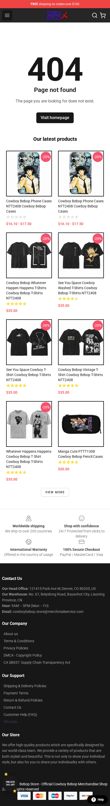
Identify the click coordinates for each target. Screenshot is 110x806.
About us (11, 634)
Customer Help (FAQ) (20, 714)
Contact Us (12, 707)
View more (55, 492)
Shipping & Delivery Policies (25, 686)
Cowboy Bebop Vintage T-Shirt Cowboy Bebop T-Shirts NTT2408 (80, 375)
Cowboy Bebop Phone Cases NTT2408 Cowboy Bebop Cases (29, 206)
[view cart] (103, 15)
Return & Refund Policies (23, 700)
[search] (95, 15)
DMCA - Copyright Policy (23, 655)
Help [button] (101, 799)
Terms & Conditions (19, 641)
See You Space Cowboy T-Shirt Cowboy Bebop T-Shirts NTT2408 (28, 375)
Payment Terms (16, 693)
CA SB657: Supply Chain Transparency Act (37, 662)
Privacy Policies (16, 648)
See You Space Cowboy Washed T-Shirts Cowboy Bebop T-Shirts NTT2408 (77, 288)
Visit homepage (55, 117)
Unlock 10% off (10, 783)
